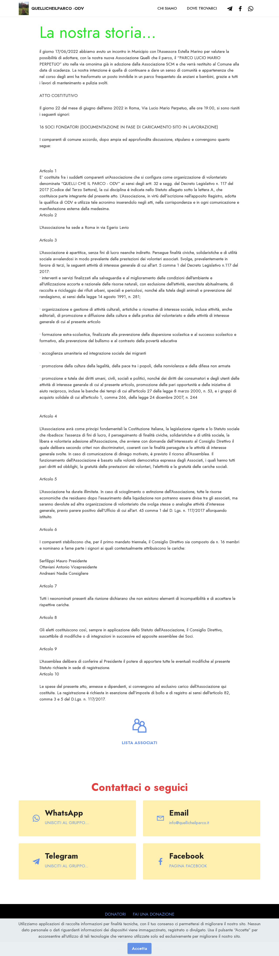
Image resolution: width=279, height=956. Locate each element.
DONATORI (115, 914)
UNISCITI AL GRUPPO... (66, 866)
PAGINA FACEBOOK (188, 866)
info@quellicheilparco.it (189, 823)
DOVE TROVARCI (202, 8)
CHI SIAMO (167, 8)
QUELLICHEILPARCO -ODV (57, 8)
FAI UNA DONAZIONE (153, 914)
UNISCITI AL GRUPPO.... (67, 823)
